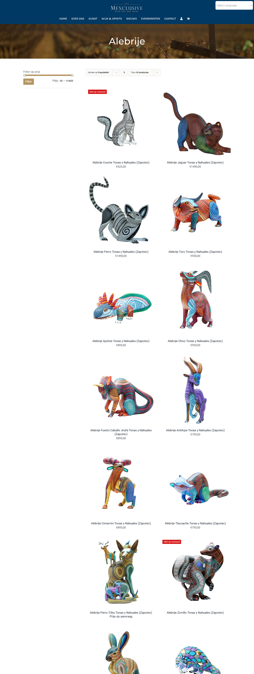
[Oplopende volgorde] (124, 72)
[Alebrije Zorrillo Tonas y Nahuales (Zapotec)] (195, 538)
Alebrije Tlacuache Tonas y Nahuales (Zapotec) (195, 523)
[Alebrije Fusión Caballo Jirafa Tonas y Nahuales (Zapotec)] (121, 356)
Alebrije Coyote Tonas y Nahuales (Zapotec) (120, 162)
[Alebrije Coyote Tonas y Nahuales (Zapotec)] (121, 88)
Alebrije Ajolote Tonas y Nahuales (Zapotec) (120, 341)
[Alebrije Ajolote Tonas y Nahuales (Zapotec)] (121, 267)
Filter (28, 81)
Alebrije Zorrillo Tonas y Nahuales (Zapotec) (195, 612)
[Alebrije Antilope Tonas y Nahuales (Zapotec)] (195, 356)
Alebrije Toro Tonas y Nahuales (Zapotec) (195, 251)
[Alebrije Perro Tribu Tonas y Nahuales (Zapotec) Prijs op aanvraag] (121, 538)
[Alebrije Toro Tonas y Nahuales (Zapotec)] (195, 177)
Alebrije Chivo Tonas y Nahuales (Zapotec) (195, 341)
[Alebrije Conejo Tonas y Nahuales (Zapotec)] (121, 627)
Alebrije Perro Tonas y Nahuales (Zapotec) (120, 251)
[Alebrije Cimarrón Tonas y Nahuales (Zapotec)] (121, 449)
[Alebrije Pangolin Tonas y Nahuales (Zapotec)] (195, 627)
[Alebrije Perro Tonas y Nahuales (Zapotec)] (121, 177)
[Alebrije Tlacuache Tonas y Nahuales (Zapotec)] (195, 449)
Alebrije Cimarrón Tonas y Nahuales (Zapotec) (121, 523)
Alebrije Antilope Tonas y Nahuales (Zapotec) (195, 430)
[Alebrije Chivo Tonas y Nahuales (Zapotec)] (195, 267)
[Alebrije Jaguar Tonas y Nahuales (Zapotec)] (195, 88)
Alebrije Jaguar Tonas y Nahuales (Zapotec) (195, 162)
